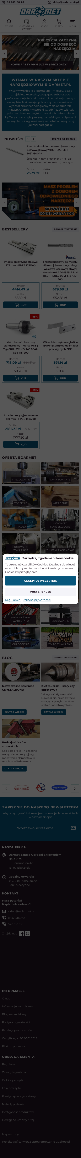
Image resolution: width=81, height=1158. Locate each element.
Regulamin (13, 600)
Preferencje (40, 591)
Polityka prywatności (37, 600)
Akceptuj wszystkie (40, 580)
